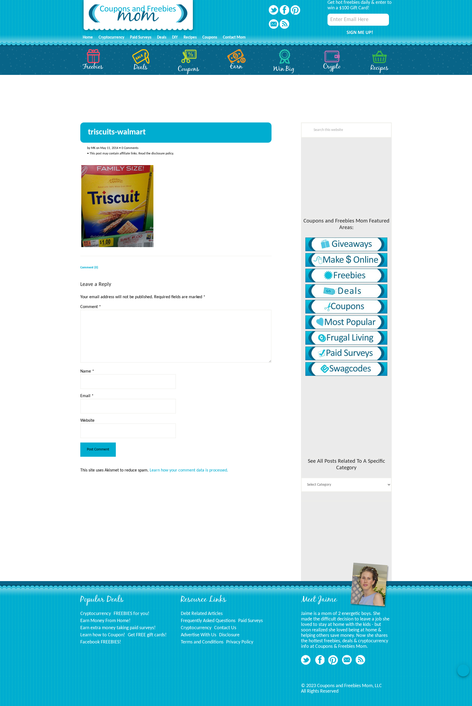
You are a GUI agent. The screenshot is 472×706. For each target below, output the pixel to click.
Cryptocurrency (95, 613)
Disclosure (229, 635)
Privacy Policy (239, 642)
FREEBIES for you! (131, 613)
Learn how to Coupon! (102, 635)
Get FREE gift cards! (147, 635)
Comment (90, 307)
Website (87, 420)
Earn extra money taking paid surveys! (118, 628)
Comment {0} (89, 267)
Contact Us (225, 628)
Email (87, 396)
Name (87, 371)
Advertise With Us (198, 635)
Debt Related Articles (202, 613)
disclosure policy (162, 153)
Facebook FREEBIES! (100, 642)
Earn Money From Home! (105, 620)
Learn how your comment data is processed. (189, 470)
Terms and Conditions (202, 642)
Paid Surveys (250, 620)
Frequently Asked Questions (208, 620)
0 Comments (130, 148)
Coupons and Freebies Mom (138, 16)
